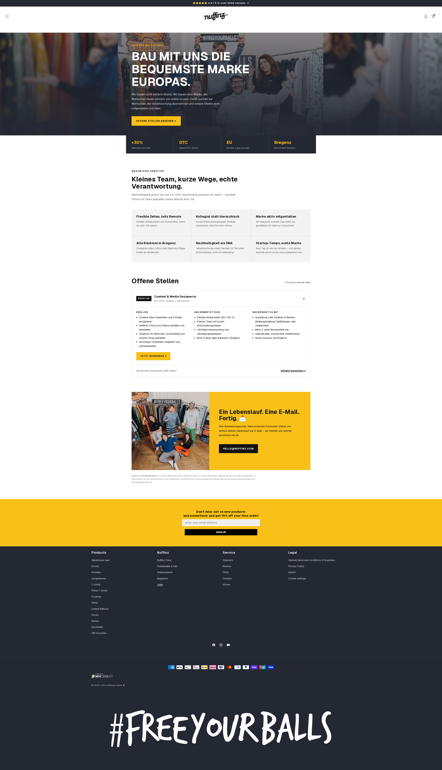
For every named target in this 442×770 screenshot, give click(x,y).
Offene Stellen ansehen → (156, 120)
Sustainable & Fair (167, 566)
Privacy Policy (296, 566)
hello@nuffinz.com (238, 448)
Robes (95, 621)
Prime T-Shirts (99, 590)
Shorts (95, 566)
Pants (95, 602)
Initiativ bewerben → (293, 370)
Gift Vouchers (99, 633)
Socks (95, 614)
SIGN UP (221, 532)
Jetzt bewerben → (153, 356)
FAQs (226, 572)
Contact (227, 578)
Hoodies (96, 572)
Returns (227, 566)
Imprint (292, 572)
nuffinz (103, 685)
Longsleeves (99, 578)
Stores (226, 584)
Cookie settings (297, 578)
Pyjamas (96, 596)
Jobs (160, 584)
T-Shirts (96, 584)
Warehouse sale (100, 560)
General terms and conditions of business (311, 560)
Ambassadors (164, 572)
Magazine (162, 578)
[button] (7, 16)
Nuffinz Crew (164, 560)
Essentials (97, 627)
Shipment (228, 560)
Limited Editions (100, 608)
